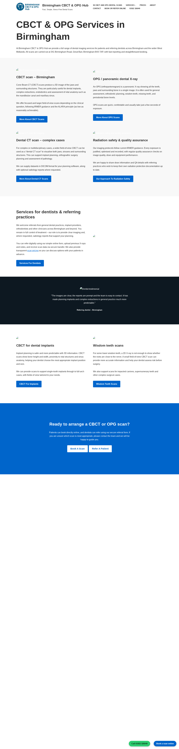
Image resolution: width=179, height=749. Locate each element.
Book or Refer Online (115, 8)
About (153, 5)
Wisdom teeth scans (106, 384)
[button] (135, 5)
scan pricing (33, 250)
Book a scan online (165, 743)
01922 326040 (134, 8)
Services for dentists (30, 263)
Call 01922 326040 (139, 743)
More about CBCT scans (31, 119)
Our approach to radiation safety (113, 179)
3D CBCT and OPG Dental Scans (107, 5)
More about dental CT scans (33, 179)
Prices (143, 5)
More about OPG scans (108, 117)
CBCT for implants (28, 384)
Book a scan (77, 448)
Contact (97, 8)
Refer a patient (100, 448)
